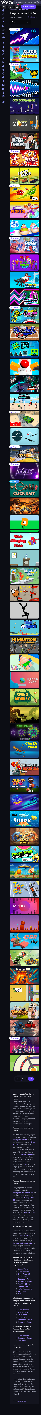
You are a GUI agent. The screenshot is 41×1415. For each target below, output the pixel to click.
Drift (26, 1164)
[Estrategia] (3, 73)
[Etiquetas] (3, 102)
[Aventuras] (3, 50)
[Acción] (3, 43)
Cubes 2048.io (24, 1236)
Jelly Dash (22, 1291)
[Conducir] (3, 62)
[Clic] (3, 58)
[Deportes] (3, 66)
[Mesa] (3, 81)
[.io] (3, 77)
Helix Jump (22, 1315)
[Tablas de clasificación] (3, 37)
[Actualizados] (3, 26)
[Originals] (3, 29)
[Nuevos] (3, 18)
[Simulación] (3, 92)
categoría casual (20, 1139)
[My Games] (10, 6)
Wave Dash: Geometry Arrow (25, 1277)
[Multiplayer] (3, 33)
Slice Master (23, 1271)
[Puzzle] (3, 89)
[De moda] (3, 22)
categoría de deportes (23, 1192)
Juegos (12, 10)
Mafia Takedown (25, 1289)
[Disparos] (3, 70)
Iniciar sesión (29, 7)
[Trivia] (3, 96)
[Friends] (4, 6)
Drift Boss (22, 1294)
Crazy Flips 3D (24, 1274)
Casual (19, 10)
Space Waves (27, 1154)
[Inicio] (3, 10)
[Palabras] (3, 85)
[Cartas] (3, 54)
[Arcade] (3, 47)
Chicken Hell (23, 1286)
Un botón (27, 10)
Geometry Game (25, 1281)
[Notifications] (17, 6)
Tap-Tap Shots (29, 1212)
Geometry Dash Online (23, 1243)
